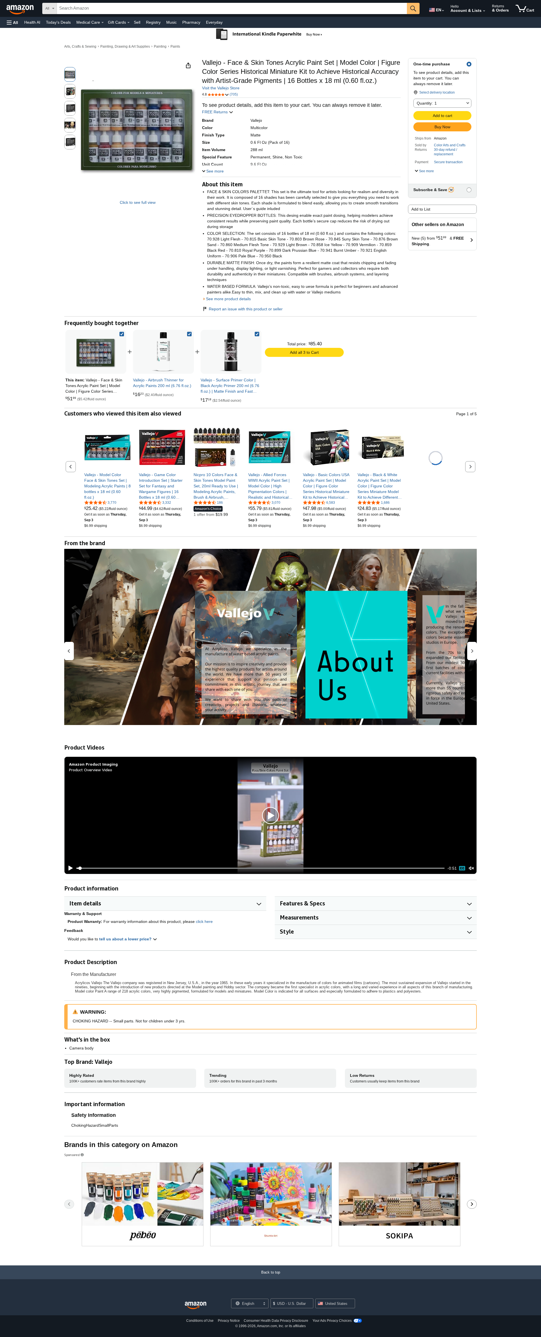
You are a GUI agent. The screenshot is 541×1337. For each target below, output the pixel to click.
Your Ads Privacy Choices (332, 1321)
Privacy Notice (229, 1321)
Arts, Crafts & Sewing (80, 46)
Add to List (420, 209)
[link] (163, 352)
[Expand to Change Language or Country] (443, 10)
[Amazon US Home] (195, 1305)
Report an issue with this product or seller (246, 309)
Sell (137, 22)
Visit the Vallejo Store (221, 88)
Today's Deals (58, 22)
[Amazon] (21, 8)
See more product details (228, 299)
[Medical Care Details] (102, 22)
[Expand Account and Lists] (484, 11)
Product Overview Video (90, 769)
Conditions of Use (200, 1321)
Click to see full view (138, 202)
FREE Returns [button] (215, 112)
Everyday (214, 22)
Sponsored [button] (72, 1155)
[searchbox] (232, 8)
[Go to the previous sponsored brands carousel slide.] (69, 1204)
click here (204, 921)
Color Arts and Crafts (449, 145)
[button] (12, 22)
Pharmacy (191, 22)
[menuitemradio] (462, 868)
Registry (153, 22)
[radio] (70, 74)
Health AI (32, 22)
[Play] (69, 868)
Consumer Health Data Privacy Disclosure (276, 1321)
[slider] (260, 868)
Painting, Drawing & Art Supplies (125, 46)
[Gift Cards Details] (128, 22)
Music (171, 22)
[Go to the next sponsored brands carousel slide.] (471, 1204)
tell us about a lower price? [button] (126, 939)
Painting (160, 46)
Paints (175, 46)
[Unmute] (471, 868)
